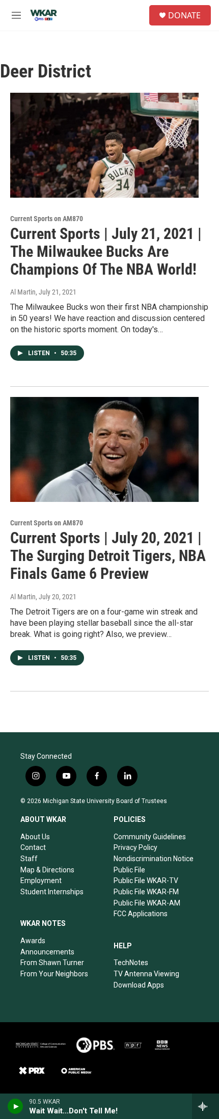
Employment (41, 880)
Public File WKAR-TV (146, 880)
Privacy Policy (135, 847)
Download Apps (139, 985)
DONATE (184, 15)
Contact (33, 847)
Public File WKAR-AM (147, 903)
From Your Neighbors (54, 974)
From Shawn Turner (52, 962)
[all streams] (205, 1106)
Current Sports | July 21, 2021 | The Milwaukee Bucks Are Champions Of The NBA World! (106, 251)
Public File (129, 870)
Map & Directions (47, 870)
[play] (15, 1106)
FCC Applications (141, 914)
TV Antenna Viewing (146, 974)
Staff (29, 859)
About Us (35, 837)
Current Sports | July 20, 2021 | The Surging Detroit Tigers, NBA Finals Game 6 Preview (108, 555)
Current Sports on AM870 (46, 219)
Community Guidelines (150, 837)
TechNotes (131, 962)
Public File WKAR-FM (146, 892)
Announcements (47, 952)
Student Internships (52, 892)
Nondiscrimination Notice (154, 859)
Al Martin (23, 292)
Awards (32, 941)
